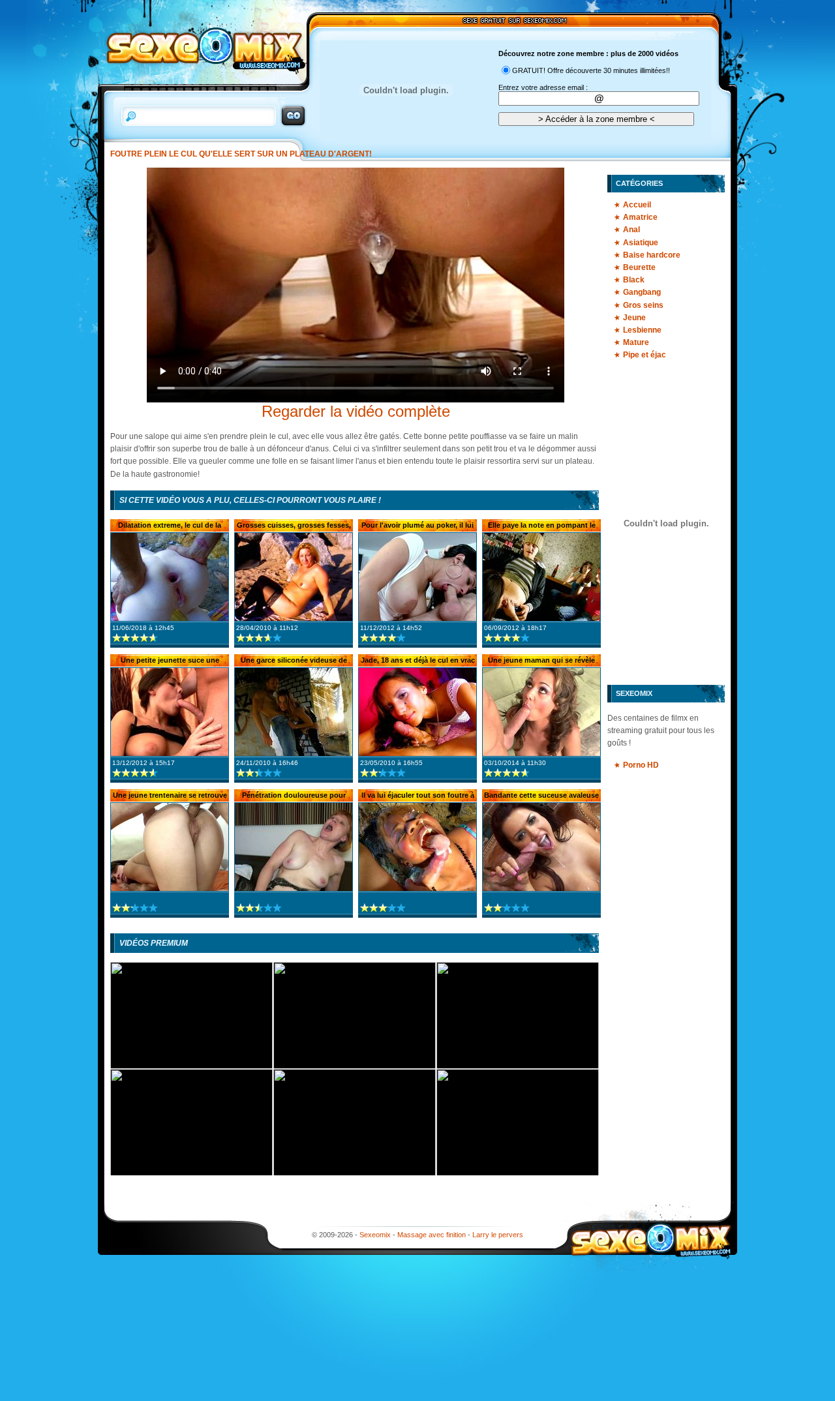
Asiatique (640, 242)
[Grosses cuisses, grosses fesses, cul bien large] (293, 577)
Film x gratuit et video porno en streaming (202, 48)
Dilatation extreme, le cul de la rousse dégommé (169, 526)
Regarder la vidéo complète (356, 411)
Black (634, 279)
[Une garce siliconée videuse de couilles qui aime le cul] (293, 712)
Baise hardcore (651, 255)
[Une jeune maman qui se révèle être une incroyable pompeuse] (541, 712)
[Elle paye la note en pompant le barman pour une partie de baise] (541, 577)
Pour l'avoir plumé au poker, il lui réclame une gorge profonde (417, 526)
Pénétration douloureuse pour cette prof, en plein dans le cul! (294, 796)
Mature (636, 342)
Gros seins (643, 305)
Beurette (639, 267)
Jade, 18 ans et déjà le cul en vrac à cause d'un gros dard (418, 661)
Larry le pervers (497, 1235)
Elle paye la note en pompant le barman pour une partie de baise (542, 526)
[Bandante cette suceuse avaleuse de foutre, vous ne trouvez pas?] (541, 847)
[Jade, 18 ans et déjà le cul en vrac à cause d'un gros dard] (417, 712)
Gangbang (642, 292)
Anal (631, 229)
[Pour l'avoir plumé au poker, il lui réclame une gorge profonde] (417, 577)
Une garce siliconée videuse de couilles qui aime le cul (294, 661)
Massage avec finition (431, 1235)
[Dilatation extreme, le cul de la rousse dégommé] (169, 577)
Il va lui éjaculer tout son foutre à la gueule (417, 796)
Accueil (637, 204)
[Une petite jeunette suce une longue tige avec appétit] (169, 712)
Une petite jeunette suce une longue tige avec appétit (170, 661)
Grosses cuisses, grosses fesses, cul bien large (294, 526)
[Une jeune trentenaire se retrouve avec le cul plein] (169, 847)
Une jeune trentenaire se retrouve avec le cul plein (170, 796)
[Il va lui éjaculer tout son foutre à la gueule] (417, 847)
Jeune (634, 317)
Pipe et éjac (644, 354)
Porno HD (641, 765)
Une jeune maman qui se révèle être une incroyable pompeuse (541, 661)
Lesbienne (642, 330)
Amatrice (640, 217)
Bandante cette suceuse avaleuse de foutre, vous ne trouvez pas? (541, 796)
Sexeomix (375, 1235)
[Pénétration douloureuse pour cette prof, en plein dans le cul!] (293, 847)
